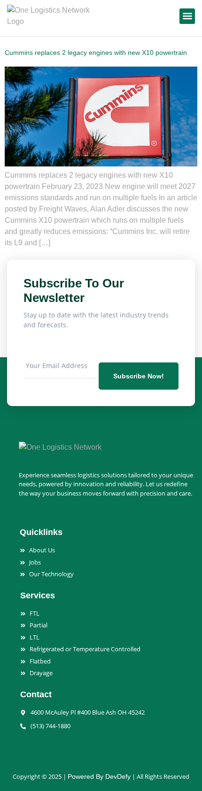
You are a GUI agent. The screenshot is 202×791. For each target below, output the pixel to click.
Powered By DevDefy (99, 776)
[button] (187, 16)
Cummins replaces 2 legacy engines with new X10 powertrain (96, 52)
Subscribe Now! (138, 376)
